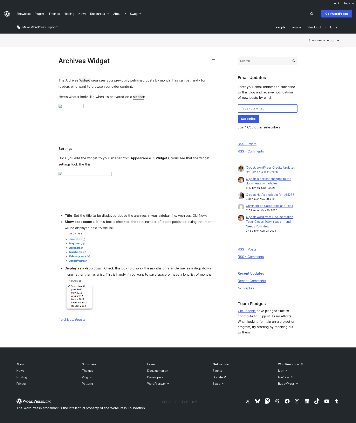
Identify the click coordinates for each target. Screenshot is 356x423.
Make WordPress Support (40, 27)
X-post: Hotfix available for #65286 (270, 194)
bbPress (285, 377)
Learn (151, 364)
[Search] (293, 61)
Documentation (157, 370)
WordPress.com (290, 364)
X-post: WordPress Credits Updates (270, 167)
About (20, 364)
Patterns (88, 383)
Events (217, 370)
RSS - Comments (251, 151)
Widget (84, 80)
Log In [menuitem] (337, 3)
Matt (283, 370)
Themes (87, 370)
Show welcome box (322, 40)
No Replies (246, 288)
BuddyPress (288, 383)
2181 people (247, 311)
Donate (219, 377)
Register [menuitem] (349, 3)
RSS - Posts (247, 144)
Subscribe (248, 118)
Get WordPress (336, 13)
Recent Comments (252, 281)
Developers (155, 377)
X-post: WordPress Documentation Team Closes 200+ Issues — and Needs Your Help (269, 221)
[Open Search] (311, 14)
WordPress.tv (158, 383)
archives (66, 319)
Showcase (89, 364)
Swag (218, 383)
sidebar (138, 97)
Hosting (21, 377)
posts (80, 319)
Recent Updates (251, 273)
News (20, 370)
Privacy (21, 383)
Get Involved (222, 364)
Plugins (87, 377)
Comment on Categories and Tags (269, 205)
